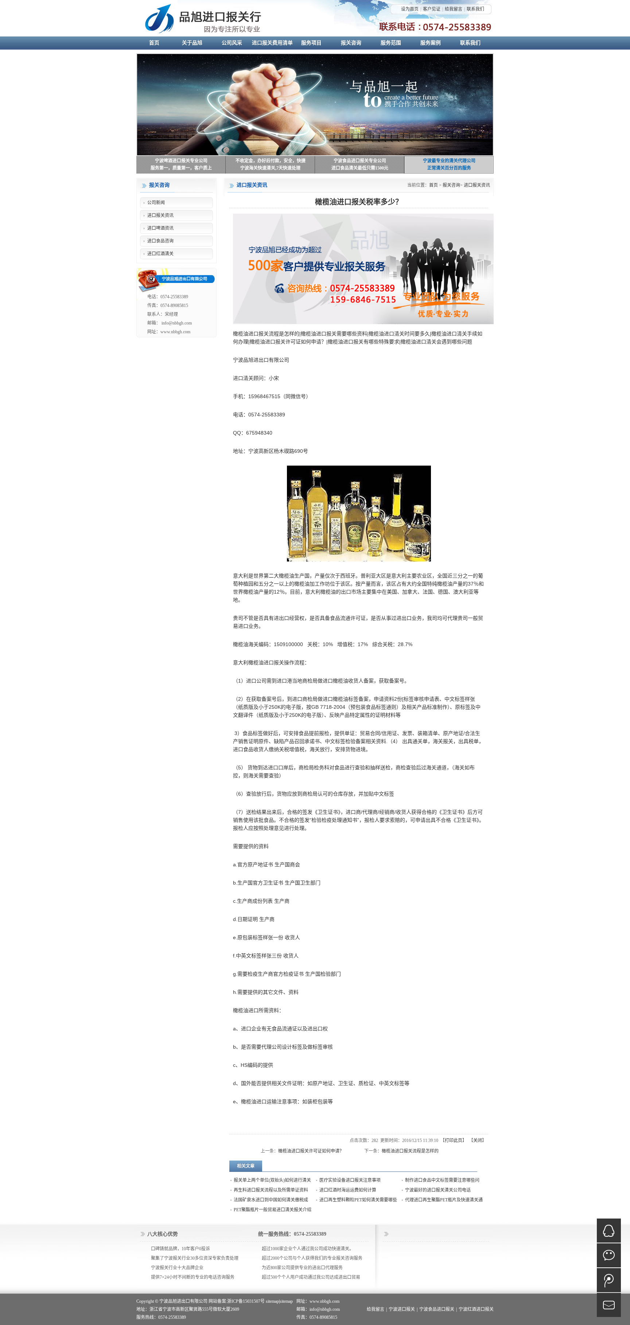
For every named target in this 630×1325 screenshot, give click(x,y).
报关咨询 (451, 185)
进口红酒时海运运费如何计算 (347, 1190)
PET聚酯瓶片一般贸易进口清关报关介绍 (272, 1209)
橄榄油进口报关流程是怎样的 (410, 1151)
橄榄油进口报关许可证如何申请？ (311, 1151)
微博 (609, 1280)
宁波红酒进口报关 (476, 1309)
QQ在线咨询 (609, 1231)
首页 (433, 185)
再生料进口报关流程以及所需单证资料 (271, 1190)
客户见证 (431, 9)
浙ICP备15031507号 (246, 1301)
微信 (609, 1255)
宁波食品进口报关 (436, 1309)
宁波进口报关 (402, 1309)
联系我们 (475, 9)
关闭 (477, 1140)
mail (609, 1305)
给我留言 (453, 9)
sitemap (272, 1301)
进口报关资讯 (477, 185)
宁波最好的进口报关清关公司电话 (438, 1190)
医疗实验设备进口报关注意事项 (350, 1180)
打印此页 (453, 1140)
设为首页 (410, 9)
